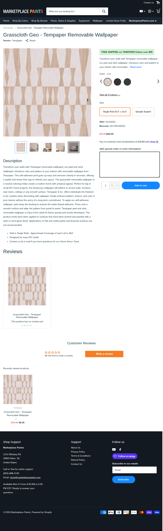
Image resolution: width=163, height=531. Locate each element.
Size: (101, 102)
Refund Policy (78, 460)
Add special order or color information (120, 149)
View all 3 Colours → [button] (109, 94)
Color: (105, 74)
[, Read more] (142, 11)
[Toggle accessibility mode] (158, 3)
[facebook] (120, 449)
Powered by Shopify (42, 512)
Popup (19, 419)
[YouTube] (114, 449)
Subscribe (124, 479)
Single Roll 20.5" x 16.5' (115, 111)
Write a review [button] (104, 354)
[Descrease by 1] (117, 185)
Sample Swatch (143, 111)
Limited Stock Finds (116, 20)
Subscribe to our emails (125, 463)
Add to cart (141, 185)
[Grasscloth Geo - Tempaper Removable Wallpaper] (17, 389)
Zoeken (103, 11)
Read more (136, 67)
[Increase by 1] (112, 185)
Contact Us (76, 464)
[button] (87, 101)
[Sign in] (151, 11)
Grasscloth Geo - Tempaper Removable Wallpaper (18, 414)
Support (76, 442)
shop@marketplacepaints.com (25, 477)
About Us (75, 447)
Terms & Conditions (81, 455)
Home (6, 20)
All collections (20, 20)
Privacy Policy (78, 451)
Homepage (8, 28)
